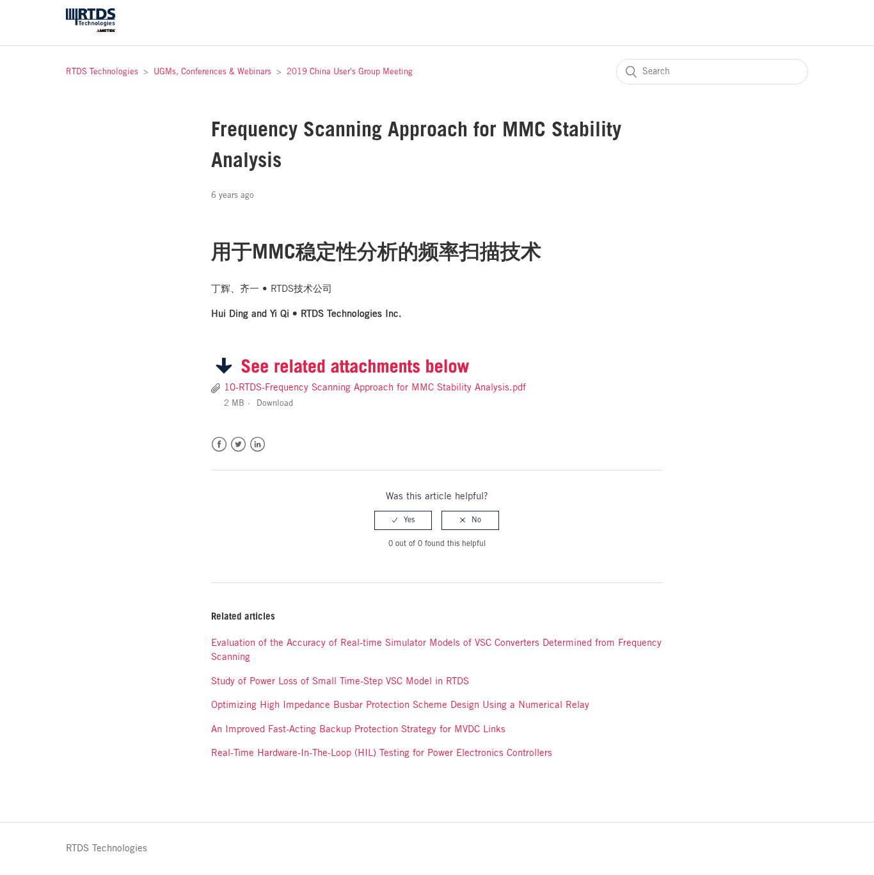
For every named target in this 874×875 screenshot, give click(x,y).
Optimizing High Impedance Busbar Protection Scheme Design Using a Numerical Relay (400, 705)
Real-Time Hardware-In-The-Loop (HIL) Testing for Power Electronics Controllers (381, 753)
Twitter (238, 445)
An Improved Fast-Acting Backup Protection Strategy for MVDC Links (358, 729)
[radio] (403, 520)
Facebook (219, 445)
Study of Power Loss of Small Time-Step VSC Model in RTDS (340, 681)
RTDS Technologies (102, 72)
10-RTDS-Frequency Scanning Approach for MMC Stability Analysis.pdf (375, 387)
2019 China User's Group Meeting (350, 72)
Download (275, 403)
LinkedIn (258, 445)
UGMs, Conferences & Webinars (212, 72)
